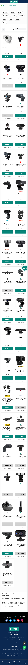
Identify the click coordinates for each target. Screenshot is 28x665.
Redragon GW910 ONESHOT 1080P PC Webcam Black (20, 224)
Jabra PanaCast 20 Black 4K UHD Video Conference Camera (20, 370)
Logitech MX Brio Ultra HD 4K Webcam (7, 369)
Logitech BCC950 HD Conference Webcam (7, 515)
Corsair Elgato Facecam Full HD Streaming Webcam (21, 545)
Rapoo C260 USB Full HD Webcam (7, 165)
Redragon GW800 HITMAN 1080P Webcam (21, 194)
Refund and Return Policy (8, 639)
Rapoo (12, 12)
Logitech (5, 12)
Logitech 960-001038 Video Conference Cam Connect (21, 516)
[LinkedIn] (14, 621)
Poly (4, 22)
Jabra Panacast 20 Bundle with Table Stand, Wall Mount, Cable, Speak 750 (7, 400)
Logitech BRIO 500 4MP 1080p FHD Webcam (7, 545)
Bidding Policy (14, 642)
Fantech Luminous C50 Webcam (20, 48)
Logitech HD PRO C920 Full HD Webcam (20, 311)
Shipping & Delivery (12, 637)
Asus (11, 19)
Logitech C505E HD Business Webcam (7, 457)
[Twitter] (10, 621)
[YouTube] (18, 621)
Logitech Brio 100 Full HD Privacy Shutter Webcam (7, 194)
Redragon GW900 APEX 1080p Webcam (7, 253)
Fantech (21, 15)
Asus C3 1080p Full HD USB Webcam (7, 311)
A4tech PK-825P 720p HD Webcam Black (20, 77)
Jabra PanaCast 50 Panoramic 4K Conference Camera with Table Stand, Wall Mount (7, 429)
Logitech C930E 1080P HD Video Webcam (20, 486)
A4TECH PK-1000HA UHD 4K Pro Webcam (21, 340)
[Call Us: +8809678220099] (24, 643)
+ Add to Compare (7, 59)
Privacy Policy (21, 637)
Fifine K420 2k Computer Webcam (7, 107)
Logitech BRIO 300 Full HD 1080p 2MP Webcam (20, 282)
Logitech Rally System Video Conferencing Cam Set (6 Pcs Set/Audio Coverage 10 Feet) (20, 429)
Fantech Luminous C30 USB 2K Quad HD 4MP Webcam (20, 166)
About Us (5, 637)
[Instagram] (22, 621)
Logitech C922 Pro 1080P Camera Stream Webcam (7, 340)
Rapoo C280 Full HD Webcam (7, 223)
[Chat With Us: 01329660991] (24, 647)
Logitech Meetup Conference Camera (7, 282)
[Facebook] (7, 621)
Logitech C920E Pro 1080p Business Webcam (20, 457)
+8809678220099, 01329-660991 (8, 616)
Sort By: (12, 29)
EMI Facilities (6, 642)
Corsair (17, 19)
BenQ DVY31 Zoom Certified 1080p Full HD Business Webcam (7, 574)
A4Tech (13, 15)
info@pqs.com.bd (21, 616)
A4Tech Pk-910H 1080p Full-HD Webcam (7, 136)
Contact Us (20, 642)
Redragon (5, 15)
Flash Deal (25, 267)
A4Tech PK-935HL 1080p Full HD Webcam (21, 136)
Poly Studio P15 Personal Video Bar (20, 399)
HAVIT (19, 12)
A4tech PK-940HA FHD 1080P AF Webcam (20, 253)
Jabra (4, 19)
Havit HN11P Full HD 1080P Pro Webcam (7, 77)
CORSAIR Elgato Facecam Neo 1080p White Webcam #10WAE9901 (7, 49)
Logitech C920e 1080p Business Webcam (7, 486)
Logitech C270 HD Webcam (20, 107)
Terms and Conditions (19, 639)
